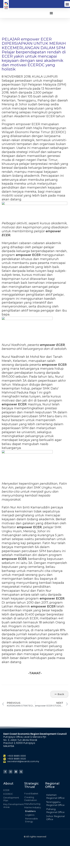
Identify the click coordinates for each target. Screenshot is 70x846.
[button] (67, 4)
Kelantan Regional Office (55, 796)
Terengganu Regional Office (55, 803)
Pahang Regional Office (55, 811)
